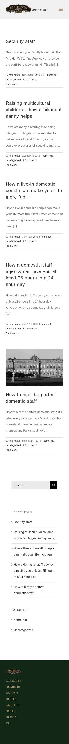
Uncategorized (13, 79)
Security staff (20, 41)
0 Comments (30, 79)
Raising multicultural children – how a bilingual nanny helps (33, 110)
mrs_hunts (14, 75)
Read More (11, 84)
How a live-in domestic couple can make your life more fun (34, 190)
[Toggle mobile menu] (61, 9)
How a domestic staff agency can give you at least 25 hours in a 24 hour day (34, 571)
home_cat (52, 75)
